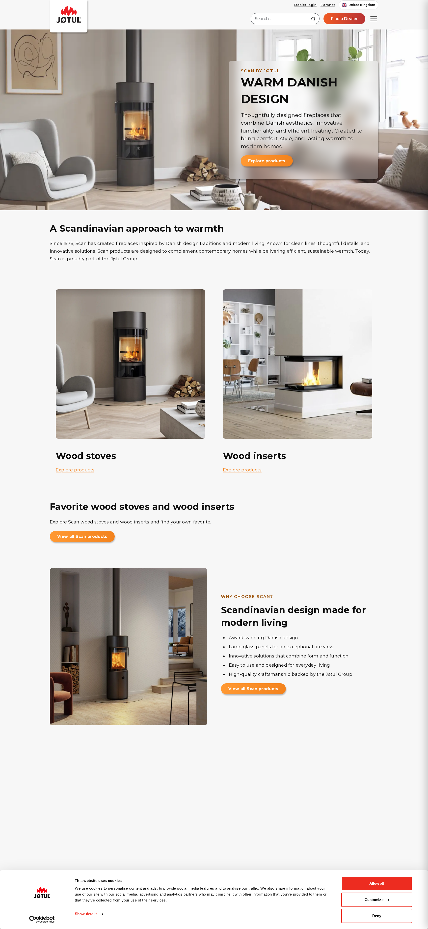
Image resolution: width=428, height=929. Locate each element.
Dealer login (305, 5)
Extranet (328, 5)
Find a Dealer (344, 18)
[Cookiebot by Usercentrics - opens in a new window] (42, 919)
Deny (376, 916)
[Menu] (373, 18)
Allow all (376, 883)
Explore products (266, 161)
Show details (86, 914)
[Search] (313, 19)
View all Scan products (82, 536)
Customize (374, 900)
